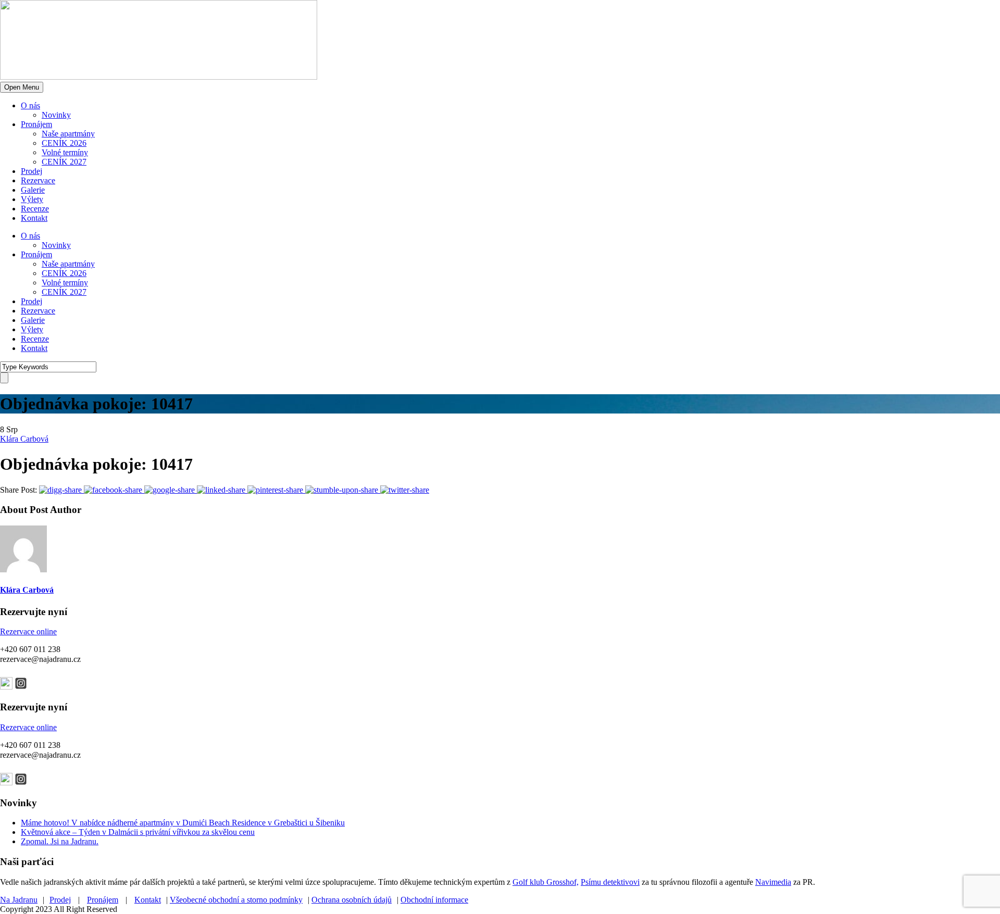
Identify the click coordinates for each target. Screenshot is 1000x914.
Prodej (31, 171)
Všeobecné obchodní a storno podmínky (236, 899)
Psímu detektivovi (610, 882)
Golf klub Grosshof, (545, 882)
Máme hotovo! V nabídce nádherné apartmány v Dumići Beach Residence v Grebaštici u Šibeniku (183, 822)
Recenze (35, 208)
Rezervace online (28, 631)
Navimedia (773, 882)
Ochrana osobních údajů (351, 899)
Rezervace (38, 180)
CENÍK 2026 (64, 143)
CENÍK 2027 (64, 161)
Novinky (56, 114)
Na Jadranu (19, 899)
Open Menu (21, 87)
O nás (30, 105)
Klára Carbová (24, 438)
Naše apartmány (68, 133)
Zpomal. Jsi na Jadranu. (59, 841)
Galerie (33, 189)
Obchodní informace (434, 899)
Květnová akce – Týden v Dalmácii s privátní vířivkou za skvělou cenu (138, 832)
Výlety (32, 199)
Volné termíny (65, 152)
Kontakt (34, 218)
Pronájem (36, 124)
